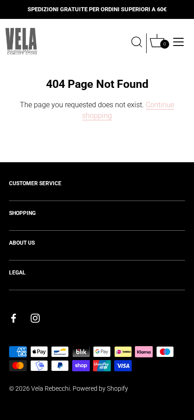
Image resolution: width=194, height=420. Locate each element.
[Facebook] (13, 318)
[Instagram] (35, 318)
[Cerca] (137, 43)
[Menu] (179, 42)
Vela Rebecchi (50, 388)
